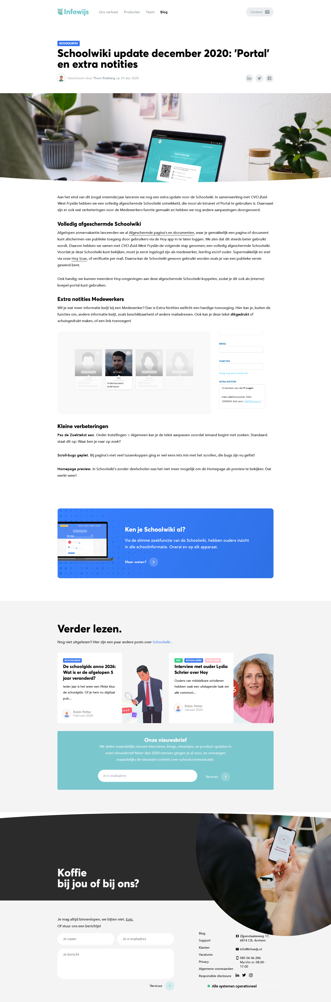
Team (150, 12)
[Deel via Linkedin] (249, 78)
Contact (256, 12)
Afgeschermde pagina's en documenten (161, 232)
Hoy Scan (79, 258)
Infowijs (73, 12)
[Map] (165, 856)
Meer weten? (135, 562)
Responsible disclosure (215, 976)
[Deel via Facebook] (269, 78)
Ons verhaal (108, 12)
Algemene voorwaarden (216, 969)
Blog (164, 12)
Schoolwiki (68, 43)
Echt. (129, 919)
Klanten (204, 948)
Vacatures (206, 954)
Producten (132, 12)
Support (205, 940)
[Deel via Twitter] (259, 78)
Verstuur (212, 776)
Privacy (204, 962)
